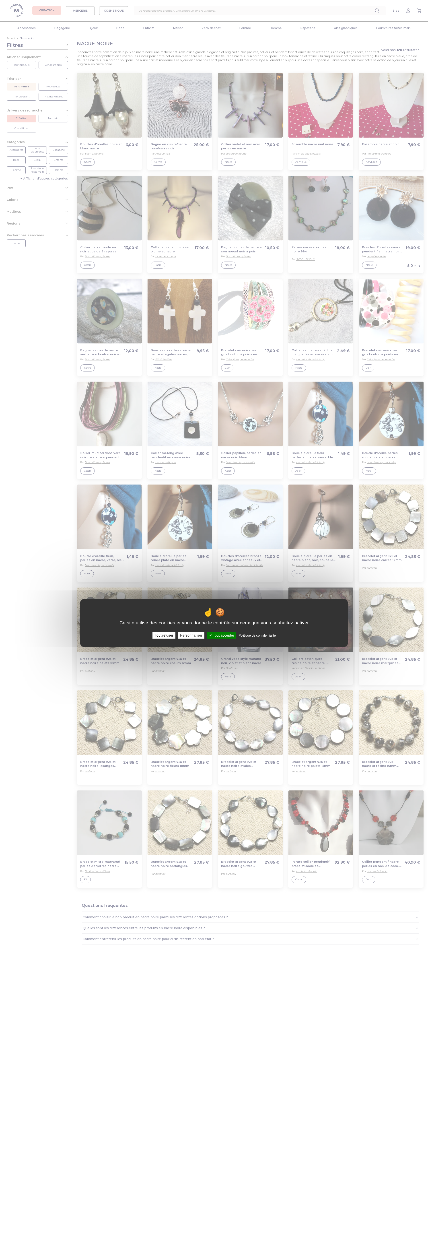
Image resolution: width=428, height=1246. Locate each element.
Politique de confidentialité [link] (257, 635)
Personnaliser (191, 635)
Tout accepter (223, 635)
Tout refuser (164, 635)
